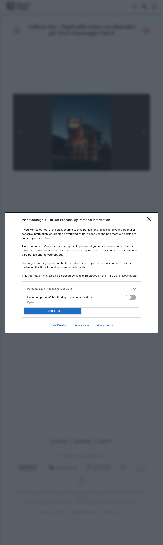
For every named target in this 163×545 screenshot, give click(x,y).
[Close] (150, 220)
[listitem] (81, 289)
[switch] (131, 297)
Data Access (81, 325)
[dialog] (81, 272)
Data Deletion (59, 325)
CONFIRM (53, 310)
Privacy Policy (104, 325)
